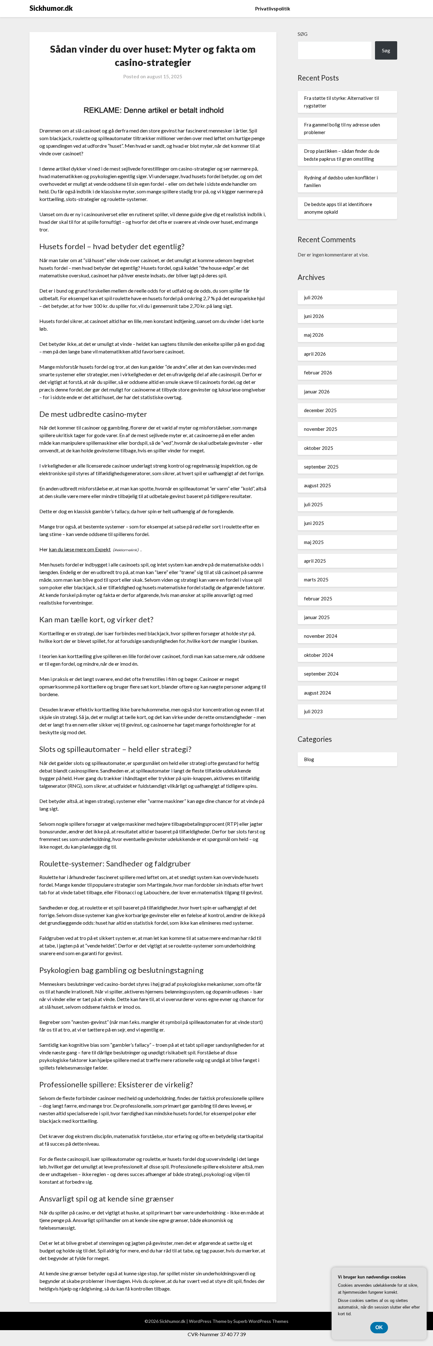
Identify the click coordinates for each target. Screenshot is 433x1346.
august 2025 (317, 485)
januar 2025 (317, 617)
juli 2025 (313, 504)
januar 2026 (317, 391)
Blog (309, 759)
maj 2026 (314, 335)
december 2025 (320, 410)
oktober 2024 (318, 655)
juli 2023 (313, 711)
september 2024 (321, 673)
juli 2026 (313, 297)
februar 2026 (318, 372)
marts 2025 (316, 579)
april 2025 (315, 561)
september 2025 (321, 466)
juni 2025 (314, 523)
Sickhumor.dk (51, 8)
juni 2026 (314, 316)
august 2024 (317, 693)
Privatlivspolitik (272, 8)
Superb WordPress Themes (260, 1321)
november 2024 (320, 636)
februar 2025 (318, 598)
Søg (302, 34)
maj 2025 (314, 542)
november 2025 (320, 429)
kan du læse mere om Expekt (80, 549)
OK (379, 1327)
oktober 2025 (318, 448)
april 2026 (315, 354)
